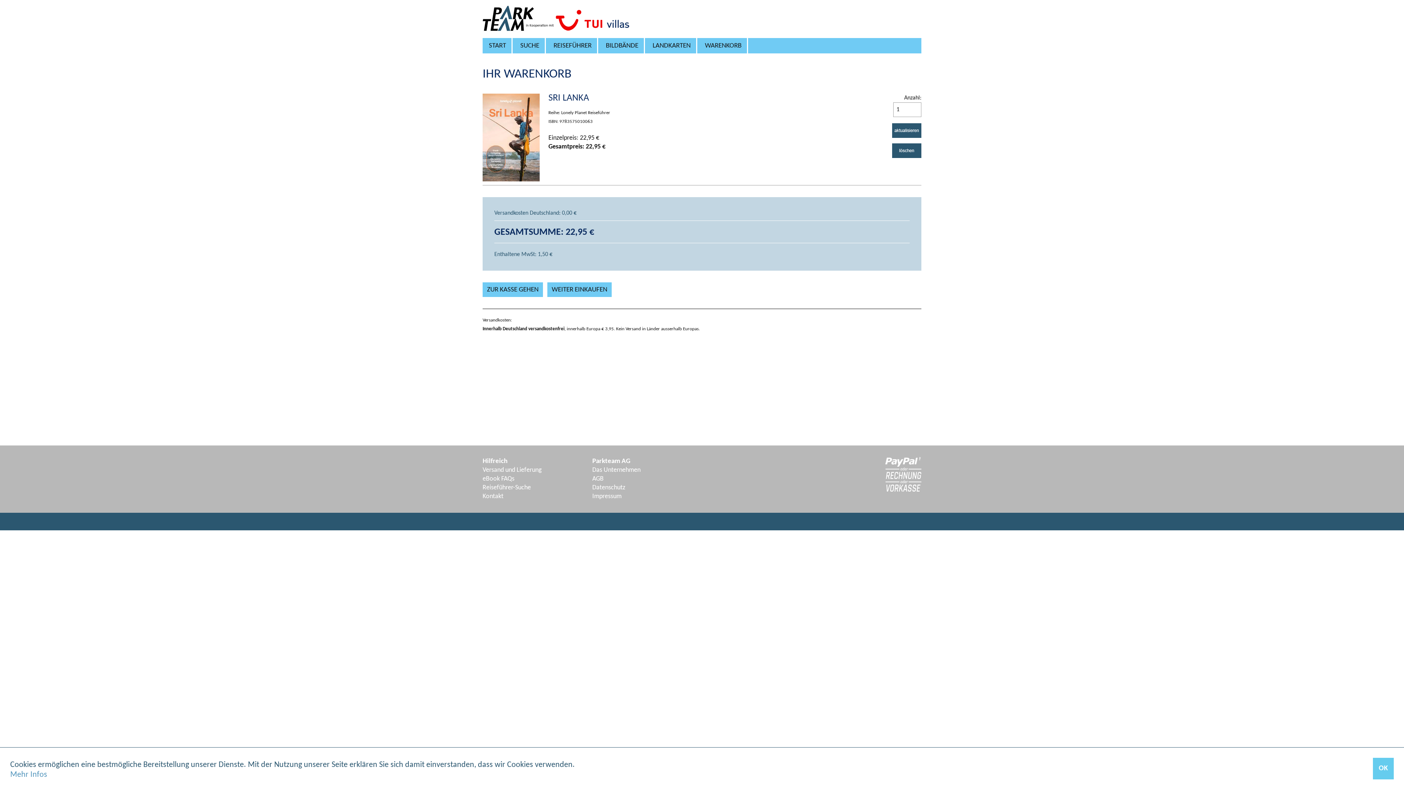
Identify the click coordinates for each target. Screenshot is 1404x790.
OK (1383, 768)
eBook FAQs (498, 479)
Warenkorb (723, 45)
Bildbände (622, 45)
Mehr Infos (28, 775)
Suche (529, 45)
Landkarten (672, 45)
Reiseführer (573, 45)
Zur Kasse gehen (513, 289)
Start (497, 45)
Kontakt (493, 496)
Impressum (607, 496)
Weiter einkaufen (579, 289)
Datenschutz (608, 488)
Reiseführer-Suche (507, 488)
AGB (598, 479)
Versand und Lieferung (512, 470)
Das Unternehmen (616, 470)
